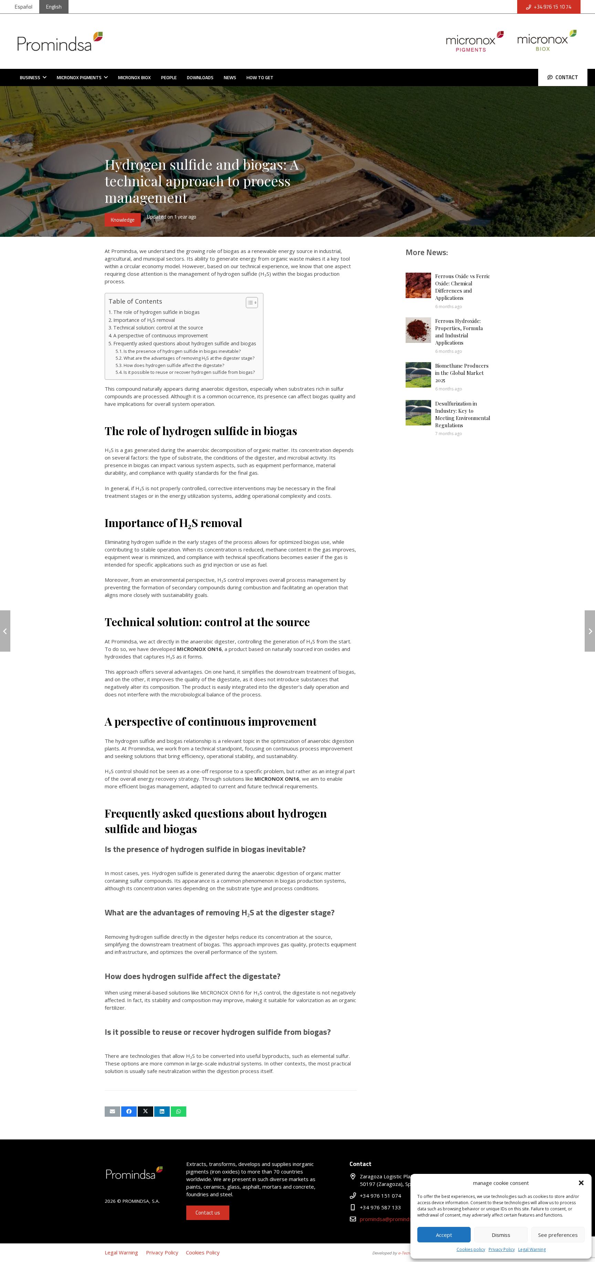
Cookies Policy (203, 1252)
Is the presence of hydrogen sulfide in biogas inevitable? (182, 351)
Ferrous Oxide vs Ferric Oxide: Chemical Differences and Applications (462, 287)
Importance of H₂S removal (144, 320)
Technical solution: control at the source (158, 327)
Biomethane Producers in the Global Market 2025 (462, 372)
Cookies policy (471, 1249)
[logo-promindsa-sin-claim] (60, 41)
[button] (581, 1182)
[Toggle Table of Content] (248, 302)
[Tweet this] (145, 1111)
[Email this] (112, 1111)
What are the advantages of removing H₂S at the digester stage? (189, 358)
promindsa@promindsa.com (393, 1219)
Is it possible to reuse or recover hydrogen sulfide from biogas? (189, 372)
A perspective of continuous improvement (160, 335)
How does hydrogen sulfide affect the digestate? (174, 365)
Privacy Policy (502, 1249)
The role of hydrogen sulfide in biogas (156, 312)
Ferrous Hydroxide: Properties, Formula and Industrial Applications (459, 331)
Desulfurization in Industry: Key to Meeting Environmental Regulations (462, 414)
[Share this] (129, 1111)
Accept (444, 1234)
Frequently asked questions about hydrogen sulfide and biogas (184, 343)
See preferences (558, 1234)
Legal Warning (532, 1249)
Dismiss (501, 1234)
